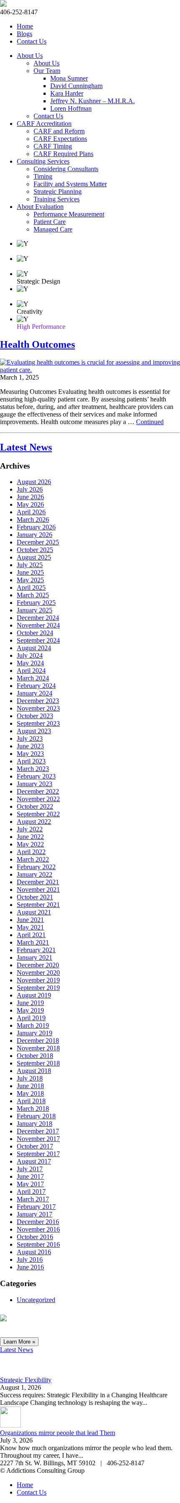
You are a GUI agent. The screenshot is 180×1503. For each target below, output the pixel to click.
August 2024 (34, 647)
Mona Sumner (69, 78)
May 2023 (30, 753)
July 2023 (30, 738)
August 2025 (34, 557)
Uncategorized (36, 1299)
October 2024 (35, 632)
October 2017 (35, 1146)
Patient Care (49, 221)
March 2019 (33, 1025)
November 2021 (38, 889)
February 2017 (36, 1206)
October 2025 (35, 549)
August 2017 (34, 1161)
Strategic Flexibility (25, 1379)
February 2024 (36, 685)
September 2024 (38, 640)
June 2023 (30, 746)
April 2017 (31, 1191)
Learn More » (19, 1342)
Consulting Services (43, 161)
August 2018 (34, 1070)
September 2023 (38, 723)
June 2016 (30, 1267)
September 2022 (38, 814)
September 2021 (38, 904)
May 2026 (30, 504)
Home (25, 26)
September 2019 (38, 987)
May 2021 (30, 927)
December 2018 (38, 1040)
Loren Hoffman (71, 108)
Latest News (26, 447)
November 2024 (38, 625)
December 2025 (38, 542)
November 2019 (38, 980)
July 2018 (30, 1078)
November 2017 (38, 1138)
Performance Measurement (68, 214)
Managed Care (52, 229)
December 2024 (38, 617)
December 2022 (38, 791)
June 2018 (30, 1085)
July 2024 (30, 655)
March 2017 (33, 1199)
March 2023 (33, 768)
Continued (150, 421)
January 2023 (34, 783)
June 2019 (30, 1002)
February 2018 (36, 1116)
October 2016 (35, 1236)
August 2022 (34, 821)
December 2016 (38, 1221)
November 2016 (38, 1229)
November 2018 (38, 1048)
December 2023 (38, 700)
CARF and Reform (59, 131)
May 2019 (30, 1010)
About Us (30, 55)
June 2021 (30, 919)
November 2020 (38, 972)
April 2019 (31, 1017)
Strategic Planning (57, 191)
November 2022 (38, 798)
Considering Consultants (65, 168)
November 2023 (38, 708)
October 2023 (35, 715)
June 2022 (30, 836)
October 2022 (35, 806)
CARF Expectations (60, 138)
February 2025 (36, 602)
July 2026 (30, 489)
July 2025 (30, 564)
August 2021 (34, 912)
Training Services (56, 199)
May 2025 (30, 579)
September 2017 (38, 1153)
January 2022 (34, 874)
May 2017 (30, 1184)
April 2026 (31, 512)
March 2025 (33, 595)
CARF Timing (52, 146)
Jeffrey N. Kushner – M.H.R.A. (92, 100)
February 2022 (36, 866)
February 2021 (36, 949)
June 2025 (30, 572)
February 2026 (36, 527)
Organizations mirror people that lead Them (57, 1432)
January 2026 (34, 534)
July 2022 (30, 829)
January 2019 (34, 1033)
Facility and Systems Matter (70, 184)
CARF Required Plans (63, 153)
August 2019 (34, 995)
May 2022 (30, 844)
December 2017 (38, 1131)
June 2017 (30, 1176)
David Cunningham (76, 85)
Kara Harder (66, 93)
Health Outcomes (37, 344)
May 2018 (30, 1093)
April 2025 (31, 587)
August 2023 (34, 731)
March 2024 (33, 678)
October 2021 (35, 897)
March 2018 (33, 1108)
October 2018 (35, 1055)
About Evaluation (40, 206)
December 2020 (38, 965)
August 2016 (34, 1252)
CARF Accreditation (44, 123)
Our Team (46, 70)
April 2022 (31, 851)
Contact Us (31, 41)
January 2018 (34, 1123)
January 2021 (34, 957)
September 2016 (38, 1244)
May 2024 (30, 663)
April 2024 (31, 670)
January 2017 (34, 1214)
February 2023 (36, 776)
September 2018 (38, 1063)
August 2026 (34, 481)
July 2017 (30, 1168)
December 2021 (38, 882)
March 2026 (33, 519)
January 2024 (34, 693)
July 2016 (30, 1259)
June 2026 (30, 496)
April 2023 (31, 761)
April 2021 (31, 934)
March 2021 (33, 942)
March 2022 (33, 859)
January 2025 (34, 610)
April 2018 (31, 1100)
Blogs (24, 33)
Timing (42, 176)
